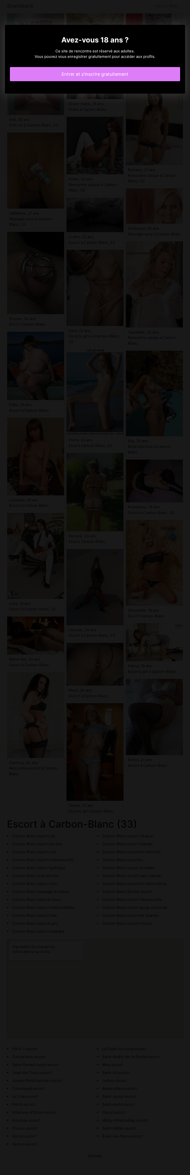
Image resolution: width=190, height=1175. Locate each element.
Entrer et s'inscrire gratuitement (95, 74)
